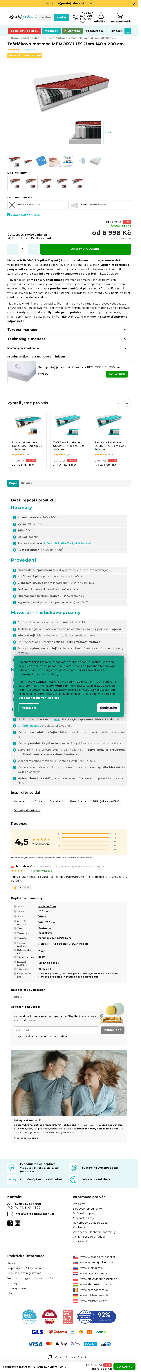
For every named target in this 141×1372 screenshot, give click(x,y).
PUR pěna (65, 938)
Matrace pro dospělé (104, 973)
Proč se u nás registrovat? (24, 1273)
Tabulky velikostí (18, 1288)
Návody (12, 1283)
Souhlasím (108, 707)
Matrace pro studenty (76, 973)
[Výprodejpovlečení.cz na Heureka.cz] (29, 1316)
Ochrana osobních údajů (89, 1236)
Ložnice (37, 801)
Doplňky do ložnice (27, 810)
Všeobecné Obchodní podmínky (94, 1232)
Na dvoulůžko (47, 906)
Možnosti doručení (26, 215)
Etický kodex (81, 1241)
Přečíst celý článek (26, 1138)
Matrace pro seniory (51, 976)
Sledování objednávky (87, 1208)
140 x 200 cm (46, 922)
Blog (10, 1293)
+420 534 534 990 (28, 1204)
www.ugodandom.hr (93, 1273)
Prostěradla (78, 801)
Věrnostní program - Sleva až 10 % (30, 1278)
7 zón (42, 951)
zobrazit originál (95, 866)
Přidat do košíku (85, 249)
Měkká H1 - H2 (47, 943)
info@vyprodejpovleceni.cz (35, 1214)
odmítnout (44, 694)
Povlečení (56, 801)
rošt (57, 719)
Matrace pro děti (49, 973)
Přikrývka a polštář (106, 801)
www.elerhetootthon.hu (96, 1284)
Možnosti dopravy (84, 1213)
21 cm (41, 956)
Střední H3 (64, 943)
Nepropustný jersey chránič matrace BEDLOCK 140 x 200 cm (79, 367)
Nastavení (29, 707)
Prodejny (79, 1204)
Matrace (19, 801)
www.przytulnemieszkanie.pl (99, 1279)
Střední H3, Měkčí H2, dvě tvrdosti (68, 543)
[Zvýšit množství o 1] (33, 249)
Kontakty (79, 1227)
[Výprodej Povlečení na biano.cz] (67, 1316)
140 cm (42, 916)
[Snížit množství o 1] (12, 249)
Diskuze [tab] (27, 483)
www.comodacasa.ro (94, 1290)
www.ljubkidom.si (91, 1268)
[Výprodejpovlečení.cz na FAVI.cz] (49, 1316)
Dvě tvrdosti (80, 943)
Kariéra (11, 1263)
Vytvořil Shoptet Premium (72, 1357)
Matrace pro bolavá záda (82, 976)
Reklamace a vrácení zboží (90, 1222)
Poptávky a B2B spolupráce (25, 1268)
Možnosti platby (83, 1218)
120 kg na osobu (48, 962)
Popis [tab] (13, 483)
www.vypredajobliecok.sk (97, 1262)
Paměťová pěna (48, 938)
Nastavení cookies (66, 689)
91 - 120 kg (44, 968)
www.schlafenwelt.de (94, 1295)
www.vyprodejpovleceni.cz (98, 1257)
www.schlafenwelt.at (94, 1301)
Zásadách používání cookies (39, 698)
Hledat (61, 17)
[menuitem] (24, 30)
